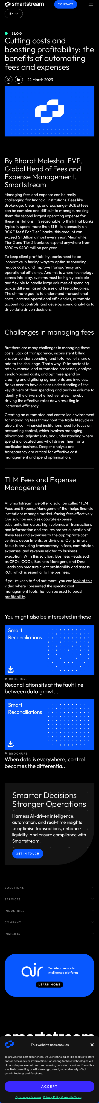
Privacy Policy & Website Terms (62, 1097)
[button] (92, 1045)
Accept (49, 1086)
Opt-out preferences (28, 1097)
